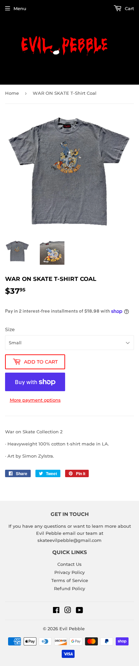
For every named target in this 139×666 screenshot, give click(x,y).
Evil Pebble (72, 628)
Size (10, 329)
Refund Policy (69, 588)
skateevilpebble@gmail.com (69, 540)
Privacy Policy (69, 572)
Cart (128, 8)
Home (12, 93)
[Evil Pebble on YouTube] (79, 611)
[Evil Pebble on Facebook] (56, 611)
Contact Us (69, 564)
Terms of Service (69, 580)
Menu (19, 8)
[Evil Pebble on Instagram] (67, 611)
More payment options (35, 400)
